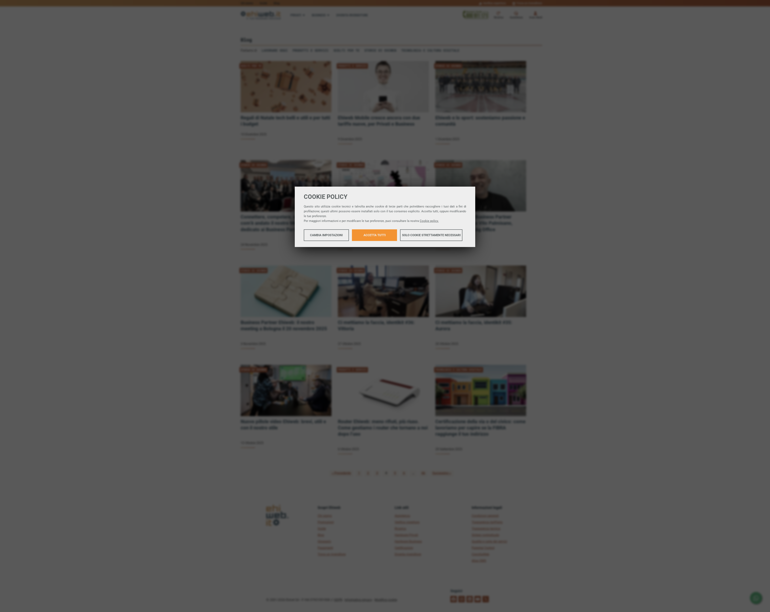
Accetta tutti (375, 235)
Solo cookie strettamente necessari (431, 235)
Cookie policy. (429, 221)
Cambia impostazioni (326, 235)
